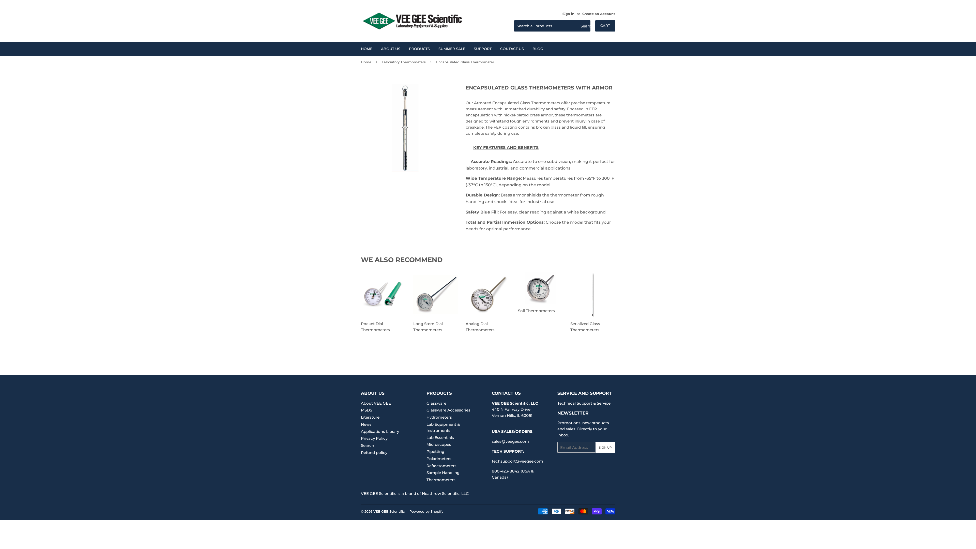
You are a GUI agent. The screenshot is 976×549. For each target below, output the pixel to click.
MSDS (366, 410)
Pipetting (435, 451)
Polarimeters (438, 458)
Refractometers (441, 465)
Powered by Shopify (426, 511)
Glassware (436, 403)
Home (366, 49)
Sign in (568, 14)
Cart (605, 25)
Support (483, 49)
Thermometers (440, 479)
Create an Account (598, 14)
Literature (370, 417)
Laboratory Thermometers (404, 62)
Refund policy (374, 452)
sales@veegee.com (510, 441)
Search (367, 445)
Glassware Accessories (448, 410)
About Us (390, 49)
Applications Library (380, 431)
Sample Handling (443, 472)
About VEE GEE (376, 403)
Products (419, 49)
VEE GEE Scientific (389, 511)
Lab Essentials (440, 437)
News (366, 424)
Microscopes (438, 444)
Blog (537, 49)
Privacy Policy (374, 438)
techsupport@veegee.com (517, 461)
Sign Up (605, 447)
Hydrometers (439, 417)
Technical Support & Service (584, 403)
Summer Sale (451, 49)
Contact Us (512, 49)
